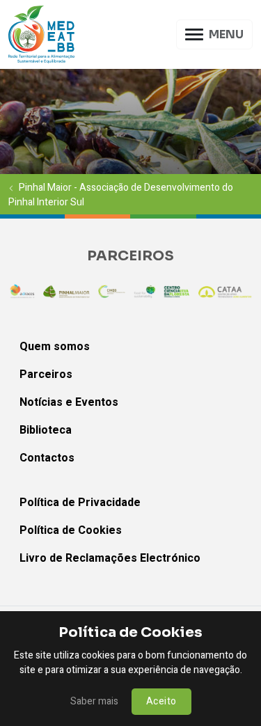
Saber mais (94, 701)
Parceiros (45, 374)
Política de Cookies (70, 530)
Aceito (161, 701)
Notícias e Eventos (68, 402)
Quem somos (54, 346)
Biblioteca (45, 430)
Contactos (46, 458)
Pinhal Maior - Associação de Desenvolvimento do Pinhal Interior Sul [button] (120, 194)
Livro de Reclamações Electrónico (109, 558)
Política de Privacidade (80, 502)
